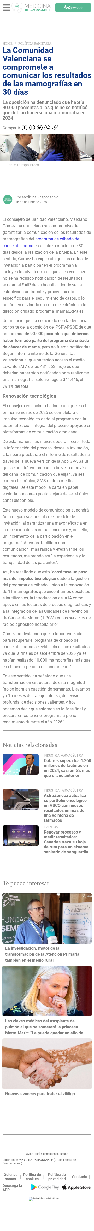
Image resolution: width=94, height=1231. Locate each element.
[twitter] (40, 128)
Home (8, 43)
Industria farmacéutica (63, 755)
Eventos (51, 827)
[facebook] (24, 128)
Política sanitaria (34, 43)
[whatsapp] (47, 128)
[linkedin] (32, 128)
